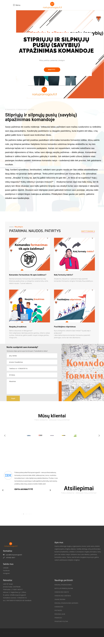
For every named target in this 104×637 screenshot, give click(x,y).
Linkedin (5, 568)
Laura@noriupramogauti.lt (14, 555)
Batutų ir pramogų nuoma (64, 588)
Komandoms (59, 607)
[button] (52, 69)
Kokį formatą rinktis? (63, 275)
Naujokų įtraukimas (18, 327)
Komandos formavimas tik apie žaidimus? (27, 275)
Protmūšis (58, 610)
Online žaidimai (60, 599)
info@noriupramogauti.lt (18, 595)
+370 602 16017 (10, 557)
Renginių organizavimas (63, 585)
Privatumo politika (61, 621)
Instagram (6, 573)
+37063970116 (21, 598)
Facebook (6, 570)
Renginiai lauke (60, 614)
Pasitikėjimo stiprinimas (65, 327)
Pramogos (58, 618)
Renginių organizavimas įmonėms (66, 603)
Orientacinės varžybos (63, 596)
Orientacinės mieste (62, 592)
